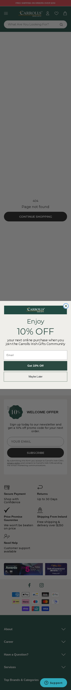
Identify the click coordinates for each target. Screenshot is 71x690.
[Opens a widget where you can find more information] (53, 683)
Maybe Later (35, 376)
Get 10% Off (35, 365)
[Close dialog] (66, 306)
